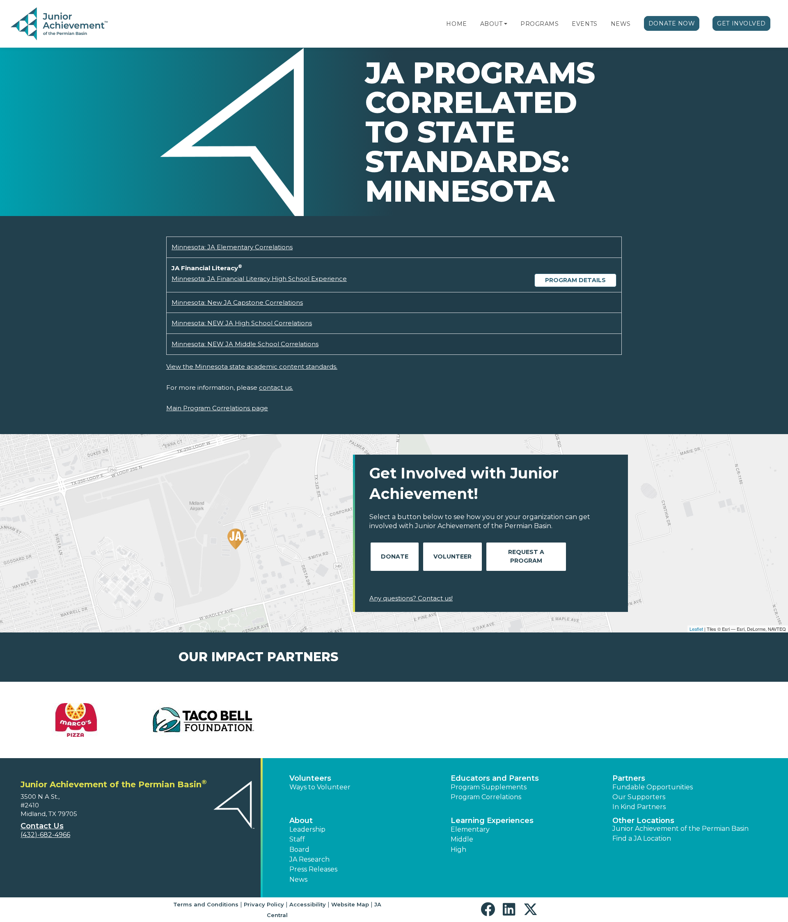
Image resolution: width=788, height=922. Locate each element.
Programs (539, 24)
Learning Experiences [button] (492, 820)
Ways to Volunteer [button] (319, 787)
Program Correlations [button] (486, 797)
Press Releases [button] (313, 869)
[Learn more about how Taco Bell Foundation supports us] (203, 720)
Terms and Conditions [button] (205, 904)
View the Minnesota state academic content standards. (251, 366)
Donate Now (671, 23)
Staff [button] (297, 839)
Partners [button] (628, 778)
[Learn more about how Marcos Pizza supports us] (75, 720)
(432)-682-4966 (45, 835)
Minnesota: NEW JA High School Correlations (242, 323)
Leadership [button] (307, 829)
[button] (505, 24)
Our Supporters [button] (638, 797)
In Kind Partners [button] (639, 807)
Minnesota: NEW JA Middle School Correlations (245, 344)
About (491, 24)
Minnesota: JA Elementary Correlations (232, 247)
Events (584, 24)
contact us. (276, 387)
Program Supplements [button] (489, 787)
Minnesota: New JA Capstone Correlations (237, 302)
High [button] (458, 849)
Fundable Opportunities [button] (652, 787)
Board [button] (299, 849)
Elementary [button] (470, 829)
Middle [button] (462, 839)
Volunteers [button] (310, 778)
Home (456, 24)
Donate (394, 556)
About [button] (301, 820)
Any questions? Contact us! (411, 598)
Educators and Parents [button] (495, 778)
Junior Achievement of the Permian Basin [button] (680, 828)
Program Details (575, 280)
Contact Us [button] (42, 826)
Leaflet (696, 628)
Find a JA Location (641, 838)
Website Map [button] (350, 904)
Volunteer (452, 556)
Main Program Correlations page (217, 408)
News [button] (298, 879)
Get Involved (741, 23)
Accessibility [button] (307, 904)
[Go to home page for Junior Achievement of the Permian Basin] (60, 24)
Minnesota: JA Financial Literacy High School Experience (259, 279)
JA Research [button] (309, 859)
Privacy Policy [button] (264, 904)
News (621, 24)
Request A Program (526, 556)
